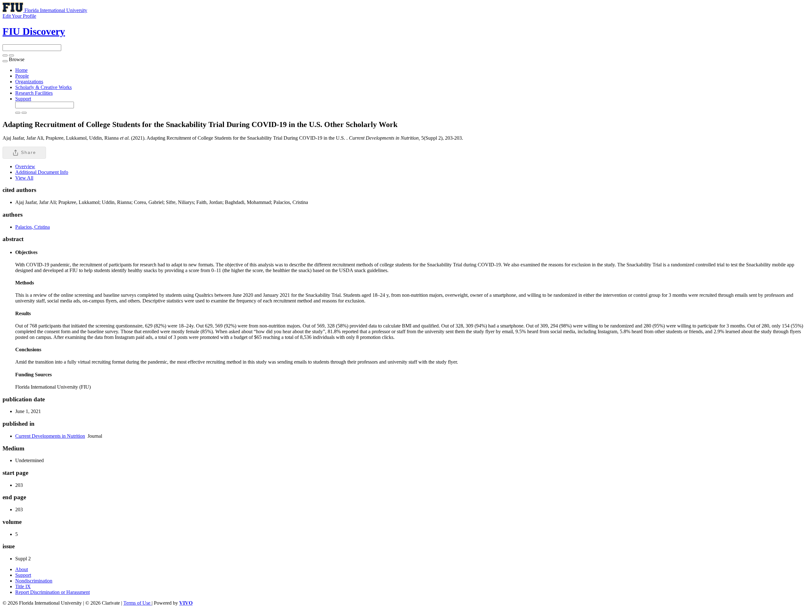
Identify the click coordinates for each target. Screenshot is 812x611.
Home (21, 70)
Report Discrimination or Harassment (52, 592)
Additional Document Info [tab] (41, 172)
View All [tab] (24, 178)
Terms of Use (137, 603)
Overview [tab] (25, 166)
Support (23, 98)
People (22, 76)
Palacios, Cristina (32, 227)
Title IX (23, 586)
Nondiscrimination (33, 580)
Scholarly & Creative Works (43, 87)
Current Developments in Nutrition (50, 436)
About (21, 569)
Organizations (29, 81)
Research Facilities (34, 93)
